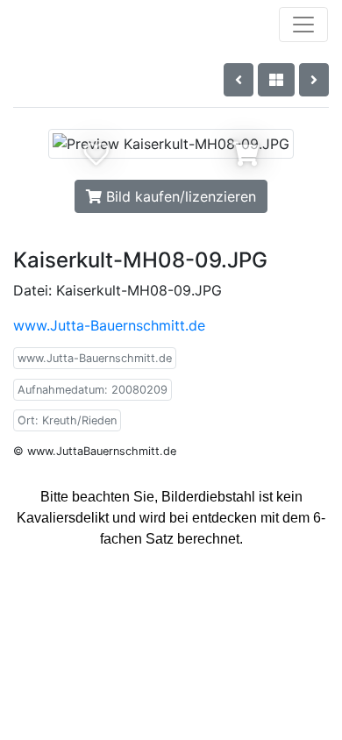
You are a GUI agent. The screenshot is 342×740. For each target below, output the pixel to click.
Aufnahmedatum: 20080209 (92, 389)
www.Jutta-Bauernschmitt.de (109, 325)
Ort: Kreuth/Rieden (67, 420)
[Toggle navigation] (303, 24)
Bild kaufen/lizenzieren (179, 196)
